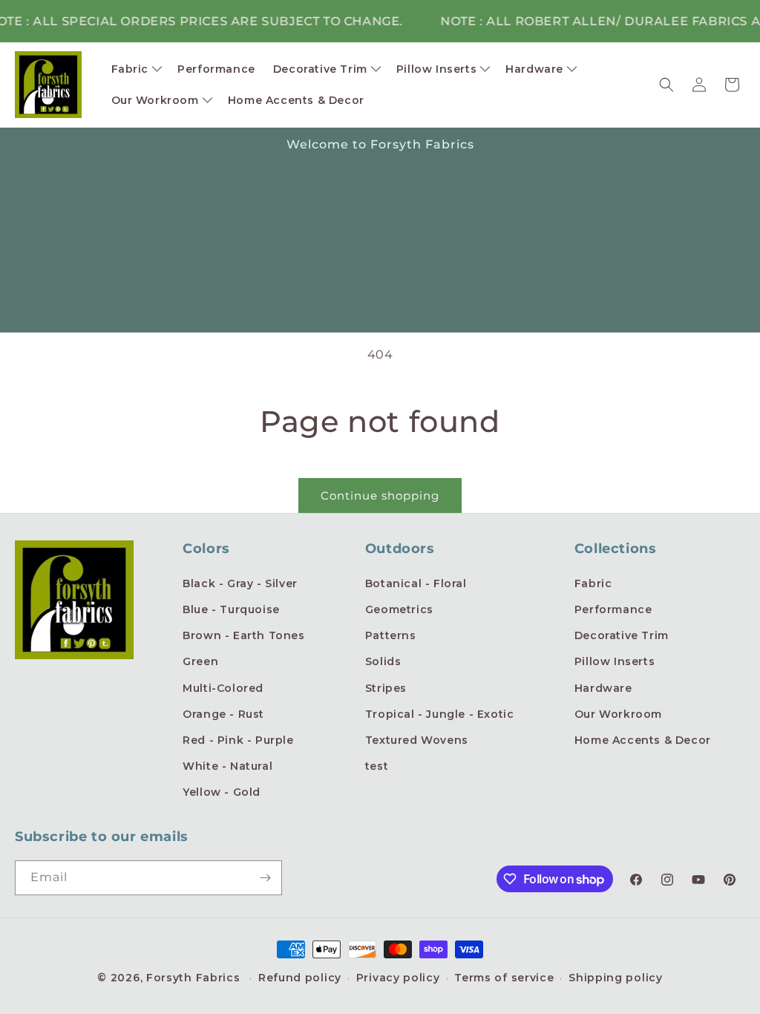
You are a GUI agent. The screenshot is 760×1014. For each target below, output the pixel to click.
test (376, 766)
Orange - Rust (223, 714)
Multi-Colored (223, 688)
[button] (135, 69)
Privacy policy (398, 977)
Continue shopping (380, 495)
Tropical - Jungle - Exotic (439, 714)
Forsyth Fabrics (194, 977)
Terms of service (504, 977)
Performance (613, 609)
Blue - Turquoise (231, 609)
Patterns (390, 635)
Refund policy (299, 977)
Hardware (603, 688)
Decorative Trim (621, 635)
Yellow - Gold (222, 792)
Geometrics (399, 609)
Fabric (593, 583)
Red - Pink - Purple (238, 740)
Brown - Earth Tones (243, 635)
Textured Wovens (416, 740)
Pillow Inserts (614, 661)
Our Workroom (618, 714)
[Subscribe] (265, 877)
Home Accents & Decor (642, 740)
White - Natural (227, 766)
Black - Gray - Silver (240, 583)
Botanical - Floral (416, 583)
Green (200, 661)
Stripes (386, 688)
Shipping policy (616, 977)
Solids (383, 661)
